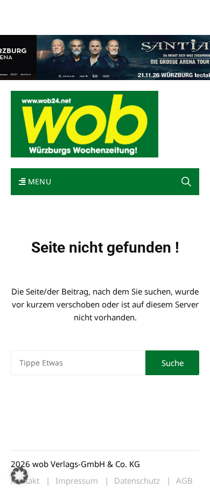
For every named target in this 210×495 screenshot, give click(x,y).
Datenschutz (137, 481)
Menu (38, 181)
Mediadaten (30, 9)
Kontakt (133, 9)
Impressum (170, 9)
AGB (184, 481)
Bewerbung (29, 22)
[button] (186, 181)
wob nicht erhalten (85, 9)
